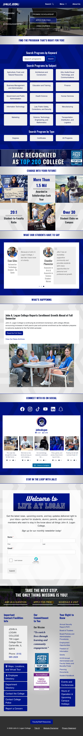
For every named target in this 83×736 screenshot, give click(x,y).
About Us (76, 4)
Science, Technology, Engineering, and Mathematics (41, 120)
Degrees (15, 138)
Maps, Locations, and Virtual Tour (15, 668)
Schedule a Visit (68, 602)
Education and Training (41, 85)
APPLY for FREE (43, 602)
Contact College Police (13, 701)
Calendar (10, 13)
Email (10, 548)
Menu (62, 4)
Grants (62, 654)
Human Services (67, 96)
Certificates (41, 138)
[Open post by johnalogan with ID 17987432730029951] (41, 443)
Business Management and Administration (15, 86)
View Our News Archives (15, 339)
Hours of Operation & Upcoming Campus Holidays (67, 697)
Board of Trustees (66, 630)
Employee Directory (12, 677)
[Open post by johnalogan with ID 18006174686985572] (26, 443)
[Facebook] (22, 409)
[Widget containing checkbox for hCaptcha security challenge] (24, 560)
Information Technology (16, 106)
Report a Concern (14, 708)
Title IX (37, 728)
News (8, 18)
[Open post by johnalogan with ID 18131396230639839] (57, 443)
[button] (39, 286)
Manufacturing (67, 106)
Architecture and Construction (41, 73)
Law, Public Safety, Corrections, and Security (41, 107)
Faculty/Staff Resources (41, 722)
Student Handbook (67, 675)
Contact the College (15, 693)
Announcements (13, 23)
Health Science (41, 96)
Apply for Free (43, 20)
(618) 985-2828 (15, 655)
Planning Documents (64, 670)
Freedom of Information (64, 649)
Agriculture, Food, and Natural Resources (15, 73)
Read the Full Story (14, 333)
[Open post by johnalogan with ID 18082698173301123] (11, 443)
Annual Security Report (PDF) (66, 625)
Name (10, 537)
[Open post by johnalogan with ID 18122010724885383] (72, 443)
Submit (12, 571)
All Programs (67, 138)
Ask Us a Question (15, 602)
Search (48, 4)
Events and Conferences (67, 683)
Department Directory (11, 686)
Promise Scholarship (43, 14)
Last (44, 544)
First (9, 544)
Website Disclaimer (50, 728)
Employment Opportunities (65, 643)
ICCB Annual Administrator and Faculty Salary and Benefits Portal (67, 662)
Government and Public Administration (16, 97)
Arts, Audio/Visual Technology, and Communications (67, 75)
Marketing (15, 117)
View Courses (43, 26)
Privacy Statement (69, 728)
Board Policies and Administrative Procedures (67, 636)
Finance (67, 85)
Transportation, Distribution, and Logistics (67, 120)
